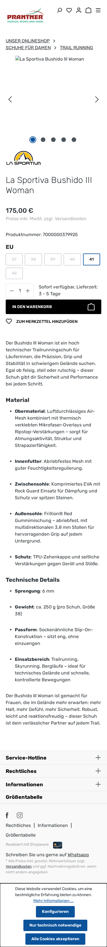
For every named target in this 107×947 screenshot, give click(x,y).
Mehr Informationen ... (53, 900)
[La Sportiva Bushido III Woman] (53, 88)
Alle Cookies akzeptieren (55, 938)
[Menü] (98, 11)
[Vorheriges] (10, 99)
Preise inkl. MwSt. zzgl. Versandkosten (46, 218)
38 (36, 261)
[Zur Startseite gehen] (26, 16)
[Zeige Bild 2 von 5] (43, 139)
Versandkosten (19, 866)
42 (17, 274)
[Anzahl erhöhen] (28, 290)
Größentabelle (24, 797)
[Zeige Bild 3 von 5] (53, 139)
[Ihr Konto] (79, 11)
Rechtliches (18, 825)
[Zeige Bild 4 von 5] (63, 139)
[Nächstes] (97, 99)
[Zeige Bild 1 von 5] (33, 139)
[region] (53, 99)
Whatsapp (78, 854)
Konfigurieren (55, 911)
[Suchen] (59, 11)
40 (75, 261)
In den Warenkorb (32, 306)
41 (91, 259)
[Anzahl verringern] (12, 290)
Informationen (53, 825)
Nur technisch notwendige (55, 925)
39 (55, 261)
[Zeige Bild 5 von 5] (74, 139)
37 (17, 261)
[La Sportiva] (24, 157)
